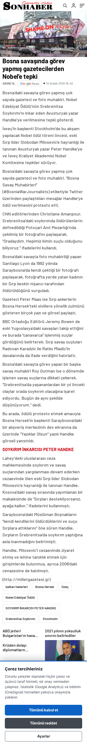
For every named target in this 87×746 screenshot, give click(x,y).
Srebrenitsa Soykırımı (20, 619)
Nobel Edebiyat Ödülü (20, 597)
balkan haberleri (17, 587)
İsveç (65, 587)
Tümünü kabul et (43, 710)
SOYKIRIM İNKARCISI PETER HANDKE (31, 608)
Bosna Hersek (44, 587)
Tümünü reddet (43, 723)
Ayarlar (43, 736)
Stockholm (50, 619)
